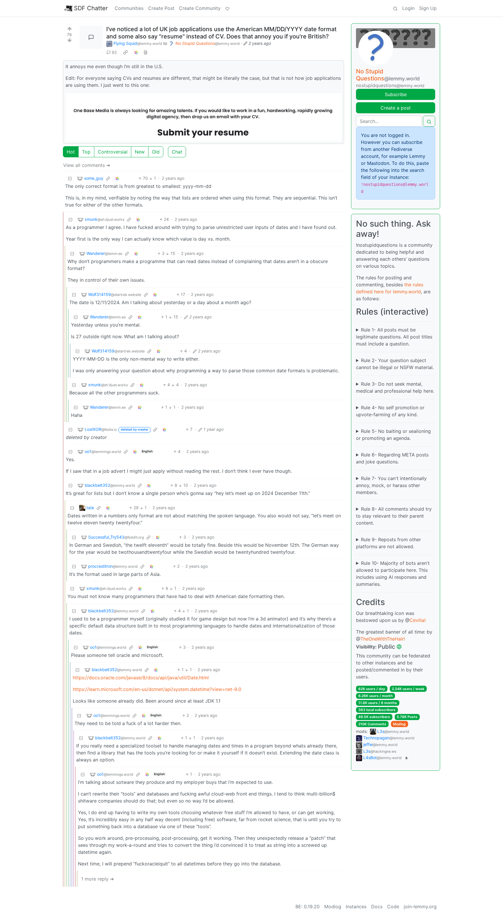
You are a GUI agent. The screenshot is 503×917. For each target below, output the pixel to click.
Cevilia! (418, 620)
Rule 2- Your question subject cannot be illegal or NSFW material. (395, 363)
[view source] (145, 52)
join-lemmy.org (420, 906)
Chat (177, 152)
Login (408, 8)
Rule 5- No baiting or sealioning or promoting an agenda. (393, 434)
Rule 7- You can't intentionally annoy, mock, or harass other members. (391, 485)
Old (156, 152)
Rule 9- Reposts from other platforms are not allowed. (388, 543)
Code (393, 906)
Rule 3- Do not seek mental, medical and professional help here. (395, 387)
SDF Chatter (91, 8)
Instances (356, 906)
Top (86, 152)
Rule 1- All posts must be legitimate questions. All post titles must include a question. (394, 337)
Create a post (395, 108)
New (140, 152)
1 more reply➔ (97, 879)
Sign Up (428, 8)
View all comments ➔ (86, 165)
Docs (376, 906)
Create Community (200, 8)
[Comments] (91, 37)
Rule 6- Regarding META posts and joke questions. (392, 458)
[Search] (395, 8)
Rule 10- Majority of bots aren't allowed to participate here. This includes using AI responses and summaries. (393, 573)
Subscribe (396, 94)
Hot (71, 152)
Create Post (161, 8)
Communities (129, 8)
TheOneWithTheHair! (382, 639)
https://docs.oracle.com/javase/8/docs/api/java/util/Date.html (141, 677)
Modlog (399, 724)
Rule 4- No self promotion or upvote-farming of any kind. (390, 411)
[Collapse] (70, 178)
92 (114, 52)
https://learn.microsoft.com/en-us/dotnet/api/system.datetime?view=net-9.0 (157, 689)
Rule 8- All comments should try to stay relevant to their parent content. (394, 516)
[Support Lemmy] (227, 8)
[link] (125, 52)
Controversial (112, 152)
